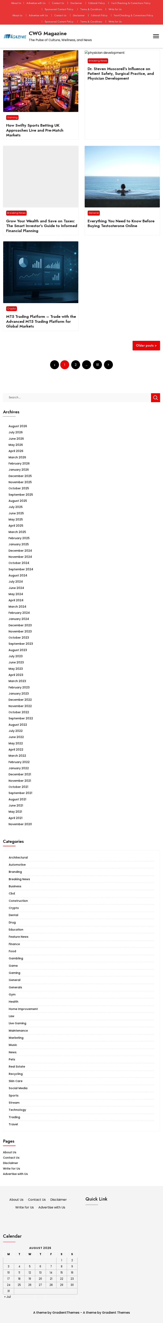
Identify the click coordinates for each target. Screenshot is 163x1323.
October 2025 (19, 488)
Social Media (18, 1088)
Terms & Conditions (91, 9)
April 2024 (16, 600)
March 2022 (17, 756)
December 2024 (20, 551)
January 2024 (19, 619)
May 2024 (16, 594)
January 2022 (19, 768)
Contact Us (58, 3)
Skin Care (15, 1081)
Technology (17, 1110)
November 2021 (20, 781)
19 (30, 1279)
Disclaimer (76, 3)
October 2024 (19, 563)
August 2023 (18, 650)
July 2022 (16, 731)
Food (12, 951)
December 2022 (20, 700)
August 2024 (18, 575)
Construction (18, 901)
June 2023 (16, 662)
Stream (14, 1103)
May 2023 (16, 669)
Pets (12, 1059)
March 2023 (17, 681)
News (12, 1052)
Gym (12, 994)
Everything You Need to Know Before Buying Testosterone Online (121, 223)
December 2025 (20, 476)
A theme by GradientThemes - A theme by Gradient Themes (81, 1312)
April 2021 (15, 818)
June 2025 (16, 513)
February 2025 (19, 538)
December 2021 (20, 774)
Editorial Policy (96, 3)
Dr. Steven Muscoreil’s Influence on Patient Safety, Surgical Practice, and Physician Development (121, 73)
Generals (15, 987)
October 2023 (19, 638)
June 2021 (16, 805)
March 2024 (17, 607)
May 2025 (16, 519)
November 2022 (20, 706)
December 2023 (20, 625)
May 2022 (16, 743)
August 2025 (18, 501)
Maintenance (18, 1031)
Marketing (16, 1038)
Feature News (18, 937)
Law (11, 1016)
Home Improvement (23, 1009)
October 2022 (19, 712)
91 (97, 364)
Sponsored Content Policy (59, 9)
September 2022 (21, 718)
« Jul (7, 1296)
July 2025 (16, 507)
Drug (12, 922)
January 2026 (19, 470)
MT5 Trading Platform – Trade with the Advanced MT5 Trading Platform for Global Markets (41, 321)
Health (13, 1002)
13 (40, 1273)
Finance (14, 944)
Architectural (18, 858)
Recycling (16, 1074)
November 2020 (20, 824)
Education (16, 930)
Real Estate (17, 1067)
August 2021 (17, 799)
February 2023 (19, 687)
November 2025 (20, 482)
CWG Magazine (48, 33)
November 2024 (20, 557)
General (94, 213)
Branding (15, 872)
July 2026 (16, 432)
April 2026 (16, 451)
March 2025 (17, 532)
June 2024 (16, 588)
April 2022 (16, 750)
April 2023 (16, 675)
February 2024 (19, 613)
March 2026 (17, 457)
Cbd (12, 893)
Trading (14, 1117)
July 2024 (16, 582)
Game (13, 966)
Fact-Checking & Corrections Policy (130, 3)
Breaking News (98, 60)
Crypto (11, 308)
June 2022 (16, 737)
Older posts (145, 345)
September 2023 (21, 644)
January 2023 (19, 694)
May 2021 (15, 812)
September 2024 (21, 569)
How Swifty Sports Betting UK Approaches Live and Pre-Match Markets (34, 130)
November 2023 (20, 631)
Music (13, 1045)
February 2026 (19, 463)
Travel (13, 1124)
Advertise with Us (35, 3)
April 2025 (16, 526)
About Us (16, 3)
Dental (13, 915)
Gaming (12, 117)
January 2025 (19, 544)
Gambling (16, 958)
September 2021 (20, 793)
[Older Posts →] (108, 364)
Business (15, 886)
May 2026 (16, 445)
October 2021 (18, 787)
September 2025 (21, 495)
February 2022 (19, 762)
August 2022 (18, 725)
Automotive (17, 865)
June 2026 (16, 439)
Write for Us (115, 9)
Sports (13, 1096)
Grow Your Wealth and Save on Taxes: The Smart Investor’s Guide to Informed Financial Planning (41, 225)
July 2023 (16, 656)
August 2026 (18, 426)
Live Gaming (17, 1023)
